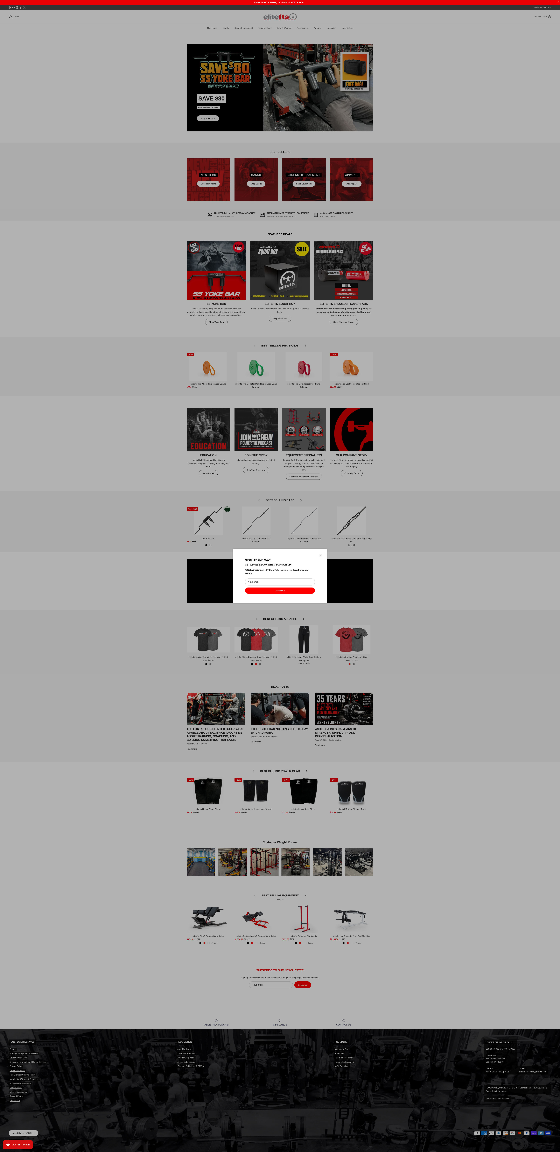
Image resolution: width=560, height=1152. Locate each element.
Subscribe (280, 590)
